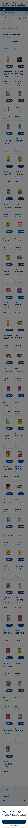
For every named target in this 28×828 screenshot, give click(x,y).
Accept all (14, 822)
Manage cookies (14, 825)
